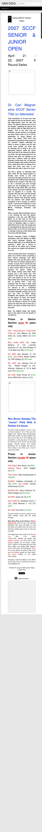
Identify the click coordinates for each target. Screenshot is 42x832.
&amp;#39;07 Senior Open (22, 19)
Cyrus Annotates (24, 525)
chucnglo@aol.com (14, 564)
